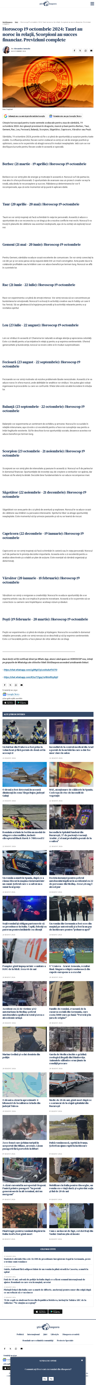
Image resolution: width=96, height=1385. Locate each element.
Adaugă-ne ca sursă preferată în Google (26, 116)
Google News (13, 694)
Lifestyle (55, 1334)
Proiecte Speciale (65, 1340)
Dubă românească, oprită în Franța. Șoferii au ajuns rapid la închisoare (68, 1144)
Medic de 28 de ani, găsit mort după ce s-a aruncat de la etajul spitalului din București (70, 1103)
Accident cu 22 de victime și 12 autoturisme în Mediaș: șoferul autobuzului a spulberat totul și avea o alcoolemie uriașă (23, 1013)
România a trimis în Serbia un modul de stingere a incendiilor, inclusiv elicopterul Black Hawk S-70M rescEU (24, 835)
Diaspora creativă (71, 1334)
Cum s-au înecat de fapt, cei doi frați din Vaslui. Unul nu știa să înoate (71, 1232)
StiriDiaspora (7, 22)
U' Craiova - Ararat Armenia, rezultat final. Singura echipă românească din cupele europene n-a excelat (69, 969)
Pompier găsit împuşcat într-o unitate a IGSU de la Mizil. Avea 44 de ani (24, 968)
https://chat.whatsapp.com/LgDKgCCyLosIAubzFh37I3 (30, 669)
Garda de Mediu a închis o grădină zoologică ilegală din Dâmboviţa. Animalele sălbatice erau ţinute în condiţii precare (67, 1059)
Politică (20, 1334)
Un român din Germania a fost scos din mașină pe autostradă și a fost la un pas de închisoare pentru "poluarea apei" (70, 926)
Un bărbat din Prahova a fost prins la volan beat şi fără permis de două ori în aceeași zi (23, 749)
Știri (16, 22)
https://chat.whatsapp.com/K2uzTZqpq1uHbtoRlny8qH (31, 677)
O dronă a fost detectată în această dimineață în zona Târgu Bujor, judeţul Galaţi (23, 792)
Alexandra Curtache (22, 48)
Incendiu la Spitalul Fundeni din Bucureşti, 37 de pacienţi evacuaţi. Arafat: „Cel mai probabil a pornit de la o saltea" (70, 837)
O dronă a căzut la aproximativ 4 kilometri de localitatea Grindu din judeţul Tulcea (21, 1103)
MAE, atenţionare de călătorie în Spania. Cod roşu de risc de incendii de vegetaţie (71, 792)
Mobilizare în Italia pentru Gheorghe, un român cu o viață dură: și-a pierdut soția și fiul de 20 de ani (71, 1188)
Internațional (33, 1334)
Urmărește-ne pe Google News (67, 116)
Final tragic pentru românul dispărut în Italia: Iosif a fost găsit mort (23, 1232)
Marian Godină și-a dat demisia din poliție (21, 1056)
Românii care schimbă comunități (38, 1340)
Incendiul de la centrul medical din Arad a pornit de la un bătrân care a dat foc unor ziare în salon (71, 749)
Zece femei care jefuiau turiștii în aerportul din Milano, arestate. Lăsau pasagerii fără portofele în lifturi (22, 1145)
